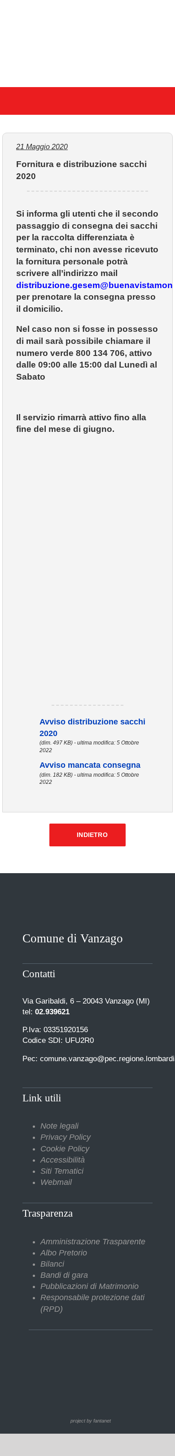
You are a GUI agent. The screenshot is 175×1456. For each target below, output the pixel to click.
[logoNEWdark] (87, 13)
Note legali (59, 1125)
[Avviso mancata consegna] (27, 765)
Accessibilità (62, 1159)
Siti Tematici (61, 1171)
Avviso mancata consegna (89, 765)
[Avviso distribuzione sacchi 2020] (27, 721)
